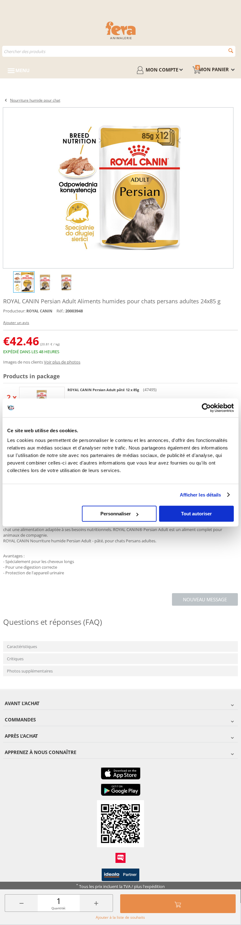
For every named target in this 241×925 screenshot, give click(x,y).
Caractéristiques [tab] (22, 646)
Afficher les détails (200, 494)
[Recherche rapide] (230, 51)
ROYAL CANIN (39, 311)
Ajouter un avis (16, 322)
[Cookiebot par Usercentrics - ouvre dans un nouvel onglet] (206, 407)
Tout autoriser (196, 513)
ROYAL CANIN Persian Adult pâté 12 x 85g (103, 389)
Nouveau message (205, 599)
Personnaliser (115, 513)
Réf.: (60, 311)
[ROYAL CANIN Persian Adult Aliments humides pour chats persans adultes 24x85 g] (118, 188)
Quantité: (58, 908)
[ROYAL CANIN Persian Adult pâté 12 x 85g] (41, 397)
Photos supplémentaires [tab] (30, 671)
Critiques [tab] (15, 659)
